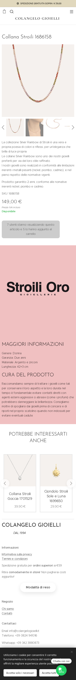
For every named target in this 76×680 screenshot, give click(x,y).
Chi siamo (8, 608)
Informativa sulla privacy (17, 554)
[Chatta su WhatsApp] (61, 670)
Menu (71, 11)
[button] (12, 11)
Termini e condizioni (15, 558)
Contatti (7, 613)
